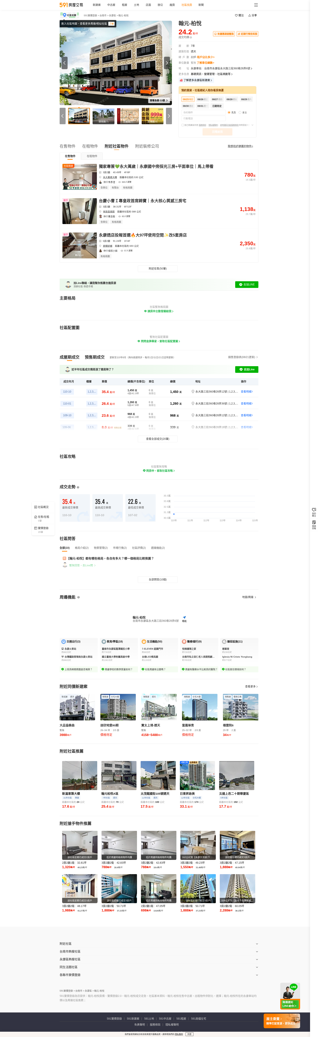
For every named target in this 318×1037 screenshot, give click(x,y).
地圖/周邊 (248, 597)
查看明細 (246, 391)
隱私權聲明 (213, 125)
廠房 (172, 4)
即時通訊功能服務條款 (229, 125)
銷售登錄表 (241, 357)
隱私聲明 (179, 1034)
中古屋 (111, 4)
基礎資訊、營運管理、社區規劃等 (211, 74)
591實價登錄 (114, 1018)
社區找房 (187, 4)
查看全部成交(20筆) (157, 438)
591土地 (149, 1018)
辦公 (160, 4)
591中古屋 (165, 1018)
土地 (136, 4)
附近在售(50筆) (158, 268)
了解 (111, 23)
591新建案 (133, 1018)
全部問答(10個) (158, 579)
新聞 (201, 4)
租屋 (124, 4)
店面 (148, 4)
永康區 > (113, 15)
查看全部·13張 (158, 100)
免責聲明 (139, 1024)
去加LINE (249, 284)
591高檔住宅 (198, 1018)
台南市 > (104, 15)
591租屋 (181, 1018)
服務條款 (202, 125)
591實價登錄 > (91, 15)
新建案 (97, 4)
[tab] (70, 156)
